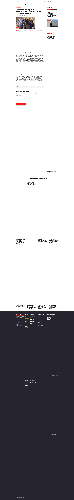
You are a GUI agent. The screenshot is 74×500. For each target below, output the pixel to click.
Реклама (32, 1)
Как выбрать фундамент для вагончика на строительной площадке (52, 28)
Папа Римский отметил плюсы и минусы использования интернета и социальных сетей (20, 241)
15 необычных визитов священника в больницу (20, 306)
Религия (18, 27)
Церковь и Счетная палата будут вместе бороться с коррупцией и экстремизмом (55, 376)
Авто (19, 4)
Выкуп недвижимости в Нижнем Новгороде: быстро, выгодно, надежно (55, 317)
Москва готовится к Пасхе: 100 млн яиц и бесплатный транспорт (31, 183)
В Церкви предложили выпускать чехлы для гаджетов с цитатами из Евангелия (42, 307)
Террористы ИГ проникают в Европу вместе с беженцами (52, 103)
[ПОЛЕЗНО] (52, 26)
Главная (28, 1)
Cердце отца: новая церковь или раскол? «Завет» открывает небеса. (53, 307)
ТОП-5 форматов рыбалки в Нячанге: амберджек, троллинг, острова (52, 37)
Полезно (42, 4)
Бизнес (23, 4)
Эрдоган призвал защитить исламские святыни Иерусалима (55, 435)
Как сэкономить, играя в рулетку (51, 172)
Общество (27, 4)
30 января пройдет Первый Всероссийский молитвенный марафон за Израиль (53, 241)
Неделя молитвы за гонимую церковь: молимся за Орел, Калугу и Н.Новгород (31, 307)
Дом (16, 4)
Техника (32, 4)
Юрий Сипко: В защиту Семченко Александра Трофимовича (51, 165)
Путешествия (37, 4)
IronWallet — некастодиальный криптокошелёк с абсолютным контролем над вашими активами (52, 14)
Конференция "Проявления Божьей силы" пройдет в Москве (42, 240)
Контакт (36, 1)
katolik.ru (39, 53)
